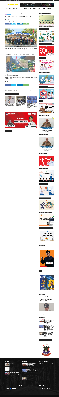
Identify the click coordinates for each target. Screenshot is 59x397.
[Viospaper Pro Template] (37, 5)
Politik (34, 8)
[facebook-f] (40, 389)
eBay (5, 14)
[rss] (49, 389)
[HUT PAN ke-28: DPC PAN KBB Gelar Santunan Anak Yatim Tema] (21, 99)
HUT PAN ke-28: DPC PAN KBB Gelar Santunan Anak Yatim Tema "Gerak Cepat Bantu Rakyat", (20, 104)
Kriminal (25, 8)
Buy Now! (22, 0)
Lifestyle (39, 8)
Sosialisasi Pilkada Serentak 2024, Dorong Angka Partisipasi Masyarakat (30, 90)
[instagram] (45, 389)
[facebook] (47, 0)
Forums (19, 0)
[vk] (52, 0)
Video (44, 8)
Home (7, 8)
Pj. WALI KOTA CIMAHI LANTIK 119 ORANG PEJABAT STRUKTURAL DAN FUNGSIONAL (12, 90)
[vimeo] (50, 0)
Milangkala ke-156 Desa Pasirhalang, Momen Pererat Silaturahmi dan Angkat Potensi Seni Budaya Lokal (10, 104)
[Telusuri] (53, 10)
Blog (16, 0)
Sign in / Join (14, 0)
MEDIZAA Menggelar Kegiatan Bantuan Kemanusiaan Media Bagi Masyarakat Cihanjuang (14, 373)
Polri (21, 8)
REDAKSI (10, 8)
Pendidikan (15, 8)
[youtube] (53, 0)
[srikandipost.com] (10, 388)
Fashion (29, 8)
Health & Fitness (9, 14)
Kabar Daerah (48, 8)
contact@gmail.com (24, 391)
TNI (18, 8)
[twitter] (49, 0)
